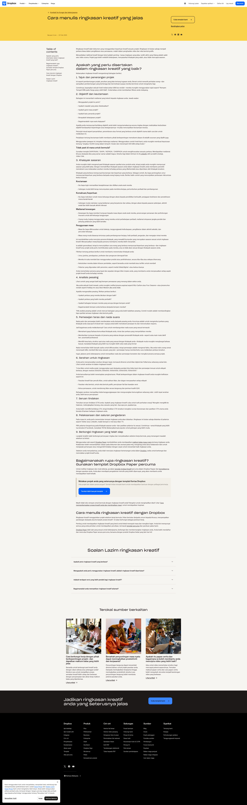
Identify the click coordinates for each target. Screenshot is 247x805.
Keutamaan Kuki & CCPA (132, 741)
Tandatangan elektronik (111, 748)
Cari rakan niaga (148, 758)
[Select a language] (185, 3)
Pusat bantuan (128, 728)
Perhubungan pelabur (170, 735)
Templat (66, 751)
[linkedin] (178, 34)
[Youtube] (73, 766)
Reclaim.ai (87, 751)
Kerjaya (165, 732)
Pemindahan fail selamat (112, 738)
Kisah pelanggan (149, 735)
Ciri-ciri (66, 738)
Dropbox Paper (101, 442)
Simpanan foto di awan (111, 735)
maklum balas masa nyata (141, 442)
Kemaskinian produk (90, 758)
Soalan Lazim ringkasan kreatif (51, 80)
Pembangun (147, 741)
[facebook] (175, 34)
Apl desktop (67, 728)
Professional (87, 732)
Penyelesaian (68, 741)
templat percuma (133, 526)
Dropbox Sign (88, 748)
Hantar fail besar (109, 728)
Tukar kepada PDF (110, 751)
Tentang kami (168, 728)
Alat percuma (68, 755)
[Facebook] (69, 766)
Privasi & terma (128, 735)
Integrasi (66, 735)
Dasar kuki (127, 738)
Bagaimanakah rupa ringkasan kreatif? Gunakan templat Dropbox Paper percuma (55, 66)
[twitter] (172, 34)
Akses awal (67, 748)
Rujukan (146, 748)
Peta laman (127, 748)
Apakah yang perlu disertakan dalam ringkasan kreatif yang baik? (55, 58)
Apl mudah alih (69, 732)
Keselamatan (68, 745)
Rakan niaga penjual (150, 751)
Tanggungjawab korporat (171, 738)
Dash (85, 741)
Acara (145, 732)
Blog (144, 728)
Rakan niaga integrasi (150, 755)
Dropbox (143, 451)
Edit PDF (106, 745)
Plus (85, 728)
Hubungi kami (128, 732)
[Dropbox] (10, 3)
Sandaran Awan (109, 741)
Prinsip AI (127, 745)
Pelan (85, 755)
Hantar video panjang (111, 732)
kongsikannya (164, 469)
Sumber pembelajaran (131, 751)
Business (86, 735)
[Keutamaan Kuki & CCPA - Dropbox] (31, 791)
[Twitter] (64, 766)
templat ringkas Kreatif (123, 469)
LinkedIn (143, 154)
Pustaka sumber (148, 738)
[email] (181, 34)
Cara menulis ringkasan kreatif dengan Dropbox (54, 74)
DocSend (87, 745)
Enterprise (87, 738)
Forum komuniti (148, 745)
